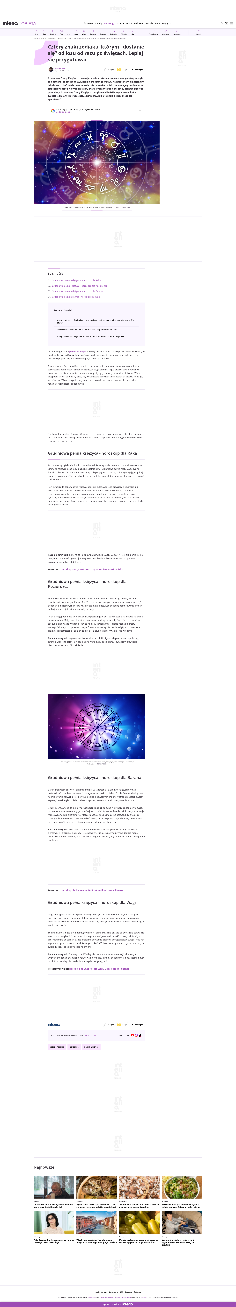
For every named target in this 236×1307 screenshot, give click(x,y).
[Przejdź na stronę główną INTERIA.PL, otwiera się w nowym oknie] (10, 23)
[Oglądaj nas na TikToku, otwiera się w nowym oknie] (140, 1035)
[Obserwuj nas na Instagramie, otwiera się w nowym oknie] (136, 1035)
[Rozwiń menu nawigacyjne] (231, 23)
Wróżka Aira (60, 68)
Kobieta (43, 38)
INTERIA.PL (144, 1297)
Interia (36, 38)
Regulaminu (92, 1297)
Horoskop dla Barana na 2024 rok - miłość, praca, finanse (92, 890)
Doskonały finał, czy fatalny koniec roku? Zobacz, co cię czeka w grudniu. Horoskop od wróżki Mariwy (95, 321)
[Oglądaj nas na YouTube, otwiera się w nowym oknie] (132, 1035)
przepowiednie (57, 1047)
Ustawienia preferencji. (123, 1297)
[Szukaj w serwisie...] (221, 23)
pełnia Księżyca (77, 351)
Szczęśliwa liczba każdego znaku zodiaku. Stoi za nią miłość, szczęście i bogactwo (90, 336)
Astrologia (62, 38)
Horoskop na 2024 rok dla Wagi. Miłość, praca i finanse (99, 968)
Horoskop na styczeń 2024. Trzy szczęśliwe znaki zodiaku (92, 569)
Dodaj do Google (77, 112)
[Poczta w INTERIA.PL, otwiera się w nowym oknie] (226, 23)
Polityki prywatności (107, 1297)
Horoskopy (52, 38)
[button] (109, 23)
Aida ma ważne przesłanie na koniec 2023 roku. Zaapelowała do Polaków (87, 330)
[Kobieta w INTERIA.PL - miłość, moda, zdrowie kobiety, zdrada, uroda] (27, 23)
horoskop (74, 1047)
